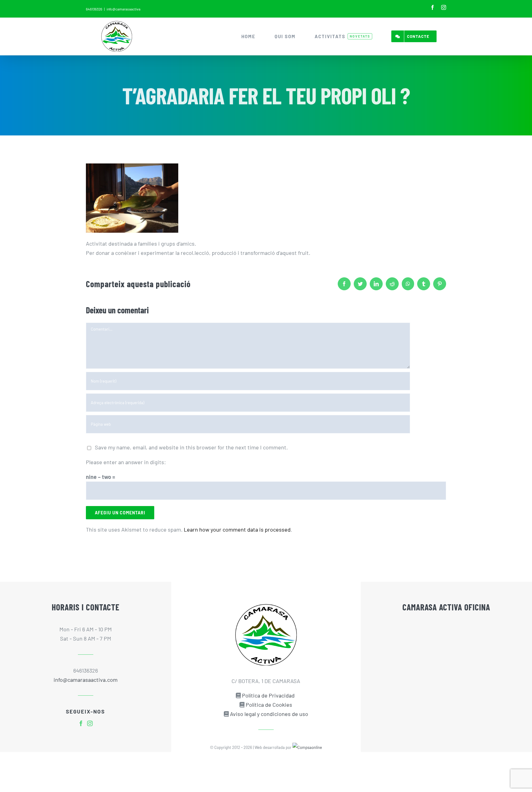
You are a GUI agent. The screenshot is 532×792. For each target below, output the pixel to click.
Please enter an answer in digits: (126, 462)
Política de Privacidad (268, 695)
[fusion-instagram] (90, 723)
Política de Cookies (269, 704)
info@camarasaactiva (123, 9)
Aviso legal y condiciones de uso (269, 713)
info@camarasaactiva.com (86, 679)
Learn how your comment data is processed (237, 529)
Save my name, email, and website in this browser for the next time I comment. (191, 447)
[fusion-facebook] (81, 723)
